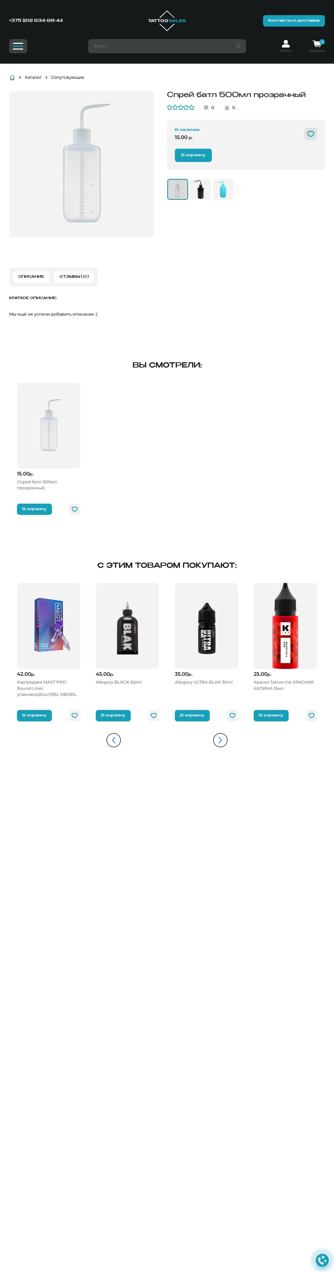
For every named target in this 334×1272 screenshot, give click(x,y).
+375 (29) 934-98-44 (36, 21)
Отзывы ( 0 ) (74, 277)
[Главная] (167, 20)
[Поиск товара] (238, 46)
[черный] (200, 189)
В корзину (193, 155)
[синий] (223, 189)
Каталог (33, 77)
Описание (31, 277)
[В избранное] (311, 134)
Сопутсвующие (67, 77)
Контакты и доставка (294, 20)
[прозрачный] (177, 189)
